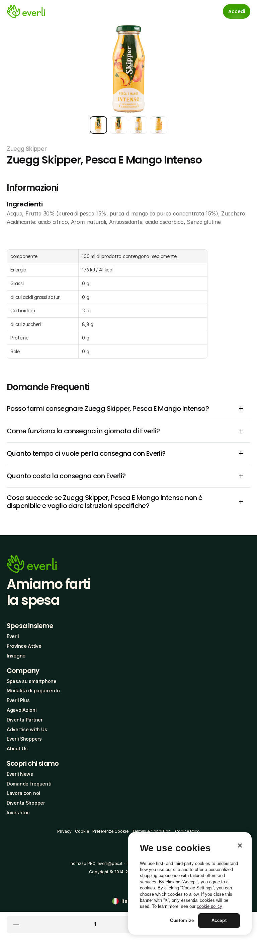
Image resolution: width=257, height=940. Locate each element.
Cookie (82, 831)
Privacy (64, 831)
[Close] (240, 845)
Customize (182, 920)
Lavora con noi (23, 793)
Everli (13, 636)
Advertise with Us (27, 729)
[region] (190, 883)
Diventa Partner (24, 720)
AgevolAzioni (22, 710)
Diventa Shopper (26, 803)
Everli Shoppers (24, 739)
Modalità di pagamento (33, 690)
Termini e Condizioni (152, 831)
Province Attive (24, 646)
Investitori (18, 812)
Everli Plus (18, 700)
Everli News (20, 774)
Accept (219, 920)
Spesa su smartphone (32, 681)
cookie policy (209, 906)
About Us (17, 748)
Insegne (16, 655)
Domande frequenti (29, 784)
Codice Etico (187, 831)
